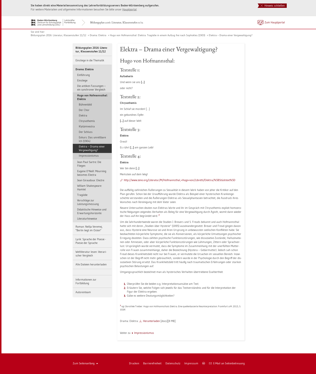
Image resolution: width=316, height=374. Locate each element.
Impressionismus (89, 155)
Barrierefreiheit (152, 363)
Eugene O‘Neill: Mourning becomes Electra (91, 173)
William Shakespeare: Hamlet (89, 187)
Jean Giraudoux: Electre (90, 180)
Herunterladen (151, 321)
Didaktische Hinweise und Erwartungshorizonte (91, 211)
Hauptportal (129, 9)
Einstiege (82, 80)
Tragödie (82, 195)
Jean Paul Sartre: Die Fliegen (89, 163)
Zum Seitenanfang (84, 363)
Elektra (83, 115)
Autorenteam (83, 292)
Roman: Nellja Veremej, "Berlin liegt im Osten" (89, 228)
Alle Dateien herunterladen (91, 264)
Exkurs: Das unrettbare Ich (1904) (92, 139)
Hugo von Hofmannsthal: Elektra (92, 97)
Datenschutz (172, 363)
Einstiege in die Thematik (90, 60)
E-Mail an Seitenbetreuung (229, 363)
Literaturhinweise (87, 218)
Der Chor (84, 110)
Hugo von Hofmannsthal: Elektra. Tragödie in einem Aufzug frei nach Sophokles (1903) (157, 35)
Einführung (83, 75)
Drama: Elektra (98, 35)
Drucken (134, 363)
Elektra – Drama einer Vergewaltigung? (230, 35)
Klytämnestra (87, 126)
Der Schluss (86, 132)
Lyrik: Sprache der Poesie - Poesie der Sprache (91, 241)
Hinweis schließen (274, 5)
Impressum (191, 363)
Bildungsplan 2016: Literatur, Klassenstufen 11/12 (116, 22)
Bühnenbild (85, 104)
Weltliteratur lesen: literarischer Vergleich (91, 253)
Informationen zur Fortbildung (86, 281)
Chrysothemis (87, 121)
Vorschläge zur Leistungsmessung (88, 202)
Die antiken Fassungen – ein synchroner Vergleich (91, 87)
